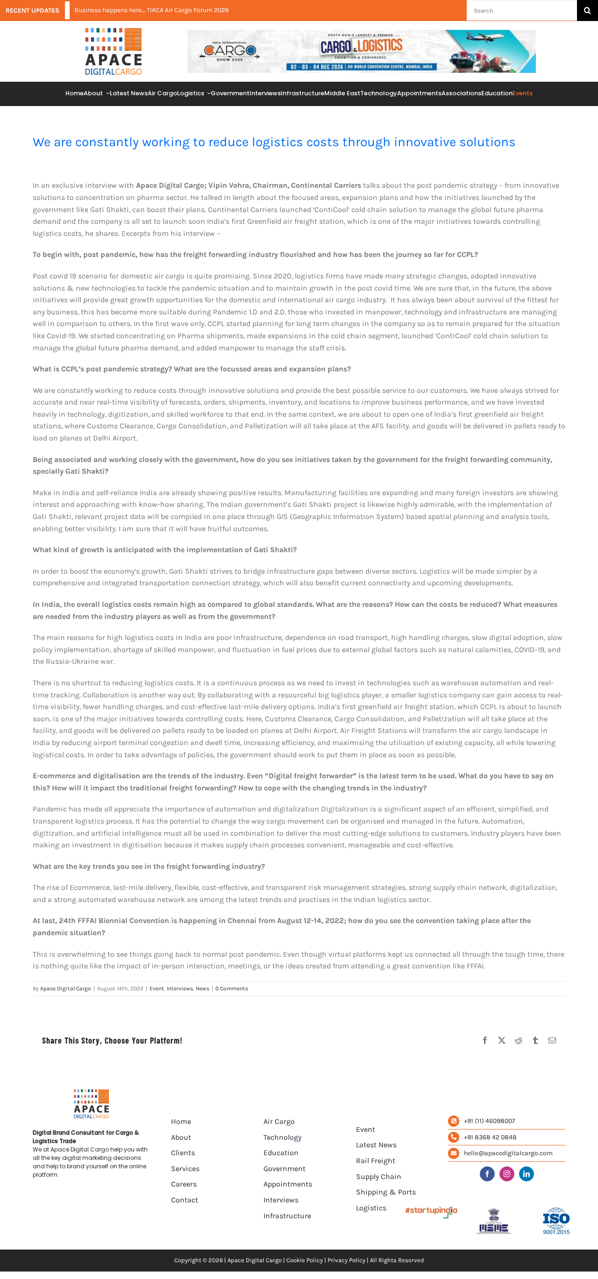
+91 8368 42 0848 (490, 1137)
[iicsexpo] (361, 33)
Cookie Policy (304, 1260)
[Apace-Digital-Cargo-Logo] (113, 31)
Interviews (180, 988)
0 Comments (231, 988)
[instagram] (506, 1173)
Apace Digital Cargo (65, 988)
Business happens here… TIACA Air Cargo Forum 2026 (151, 10)
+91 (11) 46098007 (489, 1121)
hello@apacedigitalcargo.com (508, 1153)
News (202, 988)
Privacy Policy (346, 1260)
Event (157, 988)
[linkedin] (526, 1173)
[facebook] (487, 1173)
